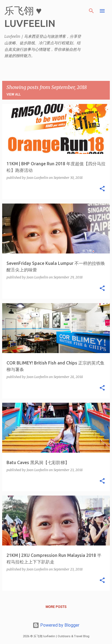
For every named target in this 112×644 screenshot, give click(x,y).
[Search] (91, 10)
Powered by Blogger (59, 625)
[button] (102, 189)
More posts (56, 607)
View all (14, 94)
